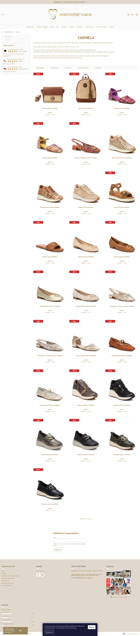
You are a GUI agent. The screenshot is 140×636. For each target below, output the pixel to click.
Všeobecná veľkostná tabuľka (10, 576)
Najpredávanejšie (83, 68)
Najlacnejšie (54, 68)
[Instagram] (42, 575)
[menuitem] (30, 27)
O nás (3, 571)
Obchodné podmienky (7, 578)
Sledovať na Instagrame (120, 597)
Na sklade (10, 36)
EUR (2, 14)
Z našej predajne (6, 620)
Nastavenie (49, 632)
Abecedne (98, 68)
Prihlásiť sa (57, 550)
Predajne (3, 573)
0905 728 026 (40, 571)
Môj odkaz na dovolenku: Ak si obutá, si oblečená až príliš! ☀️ (87, 571)
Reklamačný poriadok (7, 583)
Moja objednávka (6, 585)
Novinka (9, 39)
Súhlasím (91, 627)
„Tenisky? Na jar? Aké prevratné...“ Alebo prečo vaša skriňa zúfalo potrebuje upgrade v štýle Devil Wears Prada (86, 575)
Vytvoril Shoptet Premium (132, 634)
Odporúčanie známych (7, 624)
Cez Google (4, 616)
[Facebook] (38, 575)
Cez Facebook (5, 612)
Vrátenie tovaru (5, 580)
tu (75, 628)
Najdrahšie (68, 68)
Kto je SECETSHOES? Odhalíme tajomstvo (82, 577)
